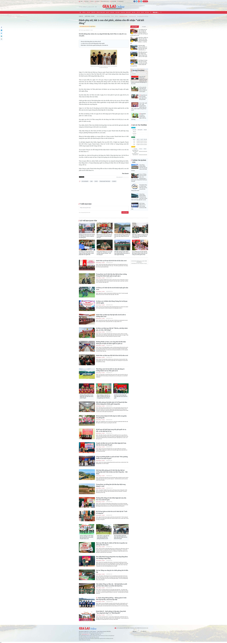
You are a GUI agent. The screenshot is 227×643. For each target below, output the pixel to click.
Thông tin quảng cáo (139, 161)
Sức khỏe (117, 12)
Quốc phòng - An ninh (89, 16)
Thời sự (83, 12)
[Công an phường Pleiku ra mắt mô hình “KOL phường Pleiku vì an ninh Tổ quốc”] (87, 461)
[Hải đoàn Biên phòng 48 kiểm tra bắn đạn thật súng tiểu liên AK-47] (133, 47)
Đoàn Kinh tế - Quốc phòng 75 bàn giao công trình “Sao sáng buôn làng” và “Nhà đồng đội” (111, 612)
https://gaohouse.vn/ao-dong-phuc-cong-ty (139, 263)
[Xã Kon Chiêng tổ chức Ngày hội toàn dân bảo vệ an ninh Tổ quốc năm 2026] (86, 529)
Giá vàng (133, 146)
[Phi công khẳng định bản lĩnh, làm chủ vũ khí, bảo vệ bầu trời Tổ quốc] (121, 529)
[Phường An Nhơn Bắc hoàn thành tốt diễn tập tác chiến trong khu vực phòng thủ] (87, 228)
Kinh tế (107, 12)
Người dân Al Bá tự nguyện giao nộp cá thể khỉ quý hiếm (143, 97)
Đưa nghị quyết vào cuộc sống (142, 16)
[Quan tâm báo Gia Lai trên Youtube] (139, 1)
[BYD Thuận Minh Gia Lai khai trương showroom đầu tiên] (134, 205)
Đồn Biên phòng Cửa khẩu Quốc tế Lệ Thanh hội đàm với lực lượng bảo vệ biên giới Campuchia (111, 403)
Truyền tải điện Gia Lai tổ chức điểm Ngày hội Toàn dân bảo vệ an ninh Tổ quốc (111, 444)
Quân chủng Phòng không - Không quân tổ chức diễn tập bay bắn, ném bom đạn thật (111, 598)
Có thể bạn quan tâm (88, 221)
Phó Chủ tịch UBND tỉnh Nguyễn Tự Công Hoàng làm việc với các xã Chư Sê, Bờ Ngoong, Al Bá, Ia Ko (139, 80)
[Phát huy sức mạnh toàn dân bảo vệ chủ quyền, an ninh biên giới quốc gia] (105, 228)
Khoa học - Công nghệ (126, 12)
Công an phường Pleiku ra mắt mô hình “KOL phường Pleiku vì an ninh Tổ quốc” (112, 457)
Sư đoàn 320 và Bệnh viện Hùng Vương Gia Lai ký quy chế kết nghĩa (111, 302)
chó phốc (114, 181)
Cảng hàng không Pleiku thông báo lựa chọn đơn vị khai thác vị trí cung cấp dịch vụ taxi (139, 196)
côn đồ (96, 181)
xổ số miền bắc (133, 260)
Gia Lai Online (88, 628)
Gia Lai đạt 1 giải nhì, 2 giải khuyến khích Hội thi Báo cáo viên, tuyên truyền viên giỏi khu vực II (139, 106)
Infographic (121, 1)
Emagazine (114, 1)
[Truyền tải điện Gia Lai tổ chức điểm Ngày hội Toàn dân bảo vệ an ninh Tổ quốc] (87, 447)
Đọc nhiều (134, 26)
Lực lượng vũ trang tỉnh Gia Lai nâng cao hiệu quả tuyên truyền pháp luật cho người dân (138, 63)
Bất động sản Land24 (140, 260)
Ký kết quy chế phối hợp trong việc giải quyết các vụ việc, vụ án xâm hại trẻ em (111, 430)
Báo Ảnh (86, 1)
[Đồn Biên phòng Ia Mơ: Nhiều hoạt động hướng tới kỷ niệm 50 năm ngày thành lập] (133, 53)
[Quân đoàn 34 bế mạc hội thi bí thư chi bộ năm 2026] (87, 265)
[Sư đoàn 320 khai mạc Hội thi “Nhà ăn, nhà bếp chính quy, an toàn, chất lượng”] (87, 332)
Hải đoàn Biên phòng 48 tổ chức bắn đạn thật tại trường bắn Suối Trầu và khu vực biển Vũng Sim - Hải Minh (111, 471)
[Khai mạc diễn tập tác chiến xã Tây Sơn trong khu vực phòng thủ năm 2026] (87, 547)
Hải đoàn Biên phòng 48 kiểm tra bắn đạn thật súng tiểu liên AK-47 (142, 47)
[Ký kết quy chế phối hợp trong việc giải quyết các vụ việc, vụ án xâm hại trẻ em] (87, 434)
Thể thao (147, 12)
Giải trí (138, 12)
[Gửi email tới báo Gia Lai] (141, 1)
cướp (91, 181)
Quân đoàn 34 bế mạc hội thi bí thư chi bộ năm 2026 (111, 260)
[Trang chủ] (80, 12)
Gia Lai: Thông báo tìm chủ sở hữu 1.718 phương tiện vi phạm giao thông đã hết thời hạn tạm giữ (139, 178)
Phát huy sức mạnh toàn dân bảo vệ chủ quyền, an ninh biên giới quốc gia (104, 236)
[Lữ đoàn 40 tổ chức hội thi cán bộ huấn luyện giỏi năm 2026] (87, 292)
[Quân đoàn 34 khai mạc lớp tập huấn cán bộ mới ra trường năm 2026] (87, 319)
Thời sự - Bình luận (100, 12)
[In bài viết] (1, 39)
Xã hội (142, 12)
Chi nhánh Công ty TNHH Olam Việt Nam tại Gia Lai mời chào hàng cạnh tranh (139, 187)
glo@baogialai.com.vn (86, 634)
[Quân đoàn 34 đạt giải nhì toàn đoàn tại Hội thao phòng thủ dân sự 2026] (103, 529)
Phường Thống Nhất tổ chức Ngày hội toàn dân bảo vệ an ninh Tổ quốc (86, 396)
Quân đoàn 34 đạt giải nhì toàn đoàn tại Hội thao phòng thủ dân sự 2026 (103, 537)
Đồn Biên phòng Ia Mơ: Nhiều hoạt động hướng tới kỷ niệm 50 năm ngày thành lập (138, 55)
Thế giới (88, 12)
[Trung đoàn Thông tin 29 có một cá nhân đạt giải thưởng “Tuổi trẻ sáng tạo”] (105, 245)
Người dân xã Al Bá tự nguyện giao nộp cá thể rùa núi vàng (138, 116)
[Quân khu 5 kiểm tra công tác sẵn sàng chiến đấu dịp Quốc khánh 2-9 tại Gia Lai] (133, 39)
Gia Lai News (156, 12)
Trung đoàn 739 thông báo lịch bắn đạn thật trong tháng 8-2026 (111, 485)
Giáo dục (112, 12)
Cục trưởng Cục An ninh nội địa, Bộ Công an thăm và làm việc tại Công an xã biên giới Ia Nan (139, 32)
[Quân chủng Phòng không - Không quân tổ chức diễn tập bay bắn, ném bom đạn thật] (87, 602)
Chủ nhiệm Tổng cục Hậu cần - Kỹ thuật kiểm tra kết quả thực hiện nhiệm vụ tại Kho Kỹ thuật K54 (111, 585)
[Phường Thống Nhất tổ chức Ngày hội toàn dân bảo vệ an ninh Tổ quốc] (86, 388)
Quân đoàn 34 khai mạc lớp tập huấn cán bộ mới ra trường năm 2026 (111, 315)
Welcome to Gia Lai (105, 1)
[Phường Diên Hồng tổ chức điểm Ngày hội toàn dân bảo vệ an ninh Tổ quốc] (87, 502)
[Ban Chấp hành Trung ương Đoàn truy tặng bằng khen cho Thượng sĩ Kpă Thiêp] (87, 561)
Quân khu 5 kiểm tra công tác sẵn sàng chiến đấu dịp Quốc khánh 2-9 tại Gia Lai (139, 40)
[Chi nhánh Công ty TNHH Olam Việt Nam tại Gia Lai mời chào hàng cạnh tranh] (134, 186)
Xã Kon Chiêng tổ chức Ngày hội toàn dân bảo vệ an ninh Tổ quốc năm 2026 (86, 537)
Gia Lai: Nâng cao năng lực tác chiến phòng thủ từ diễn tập (112, 571)
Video (81, 1)
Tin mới (144, 26)
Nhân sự (116, 16)
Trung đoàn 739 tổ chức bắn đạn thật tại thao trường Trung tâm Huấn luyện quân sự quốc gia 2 (111, 275)
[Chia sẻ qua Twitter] (1, 33)
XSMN (146, 260)
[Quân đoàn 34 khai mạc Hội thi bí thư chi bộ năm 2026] (87, 360)
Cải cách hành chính (132, 16)
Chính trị (93, 12)
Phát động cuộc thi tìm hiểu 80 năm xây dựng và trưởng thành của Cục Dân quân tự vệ (110, 369)
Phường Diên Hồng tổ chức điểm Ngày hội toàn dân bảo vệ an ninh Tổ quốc (111, 498)
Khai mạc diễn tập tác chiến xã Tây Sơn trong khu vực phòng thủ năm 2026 (111, 543)
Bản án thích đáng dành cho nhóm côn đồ (91, 41)
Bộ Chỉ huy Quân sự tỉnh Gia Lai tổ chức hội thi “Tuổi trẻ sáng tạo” (111, 512)
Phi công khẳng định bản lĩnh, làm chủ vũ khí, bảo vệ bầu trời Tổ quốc (120, 537)
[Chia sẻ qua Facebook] (1, 27)
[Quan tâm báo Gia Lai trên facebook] (134, 1)
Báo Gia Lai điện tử (113, 7)
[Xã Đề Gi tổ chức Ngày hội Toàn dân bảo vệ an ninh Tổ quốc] (121, 388)
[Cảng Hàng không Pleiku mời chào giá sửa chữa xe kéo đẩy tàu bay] (134, 166)
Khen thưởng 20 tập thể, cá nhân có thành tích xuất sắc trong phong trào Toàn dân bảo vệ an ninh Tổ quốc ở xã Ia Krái (103, 396)
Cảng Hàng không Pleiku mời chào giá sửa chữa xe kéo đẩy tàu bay (139, 167)
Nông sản (133, 127)
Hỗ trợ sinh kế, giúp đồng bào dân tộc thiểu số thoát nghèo (143, 89)
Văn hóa (133, 12)
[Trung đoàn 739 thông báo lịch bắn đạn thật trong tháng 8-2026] (87, 489)
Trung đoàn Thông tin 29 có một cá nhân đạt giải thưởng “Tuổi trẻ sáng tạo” (104, 253)
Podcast (98, 1)
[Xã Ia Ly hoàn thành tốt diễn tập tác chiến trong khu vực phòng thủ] (87, 420)
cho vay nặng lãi (85, 181)
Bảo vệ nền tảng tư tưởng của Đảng (103, 16)
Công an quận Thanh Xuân (105, 181)
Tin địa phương (138, 70)
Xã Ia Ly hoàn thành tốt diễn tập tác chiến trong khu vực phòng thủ (111, 416)
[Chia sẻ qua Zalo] (1, 30)
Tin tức (112, 16)
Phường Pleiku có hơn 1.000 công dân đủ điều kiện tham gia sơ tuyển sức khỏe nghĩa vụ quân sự (111, 342)
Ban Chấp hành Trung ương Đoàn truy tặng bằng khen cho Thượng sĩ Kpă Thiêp (112, 557)
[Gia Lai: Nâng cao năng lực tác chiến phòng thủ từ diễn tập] (87, 575)
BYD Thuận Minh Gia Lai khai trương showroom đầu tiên (138, 206)
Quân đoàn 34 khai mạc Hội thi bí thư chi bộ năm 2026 (112, 355)
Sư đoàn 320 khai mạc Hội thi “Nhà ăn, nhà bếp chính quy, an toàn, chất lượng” (112, 329)
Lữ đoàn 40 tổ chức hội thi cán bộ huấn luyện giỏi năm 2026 (112, 288)
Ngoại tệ (133, 137)
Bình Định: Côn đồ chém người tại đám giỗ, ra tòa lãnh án (94, 45)
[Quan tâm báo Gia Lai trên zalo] (137, 1)
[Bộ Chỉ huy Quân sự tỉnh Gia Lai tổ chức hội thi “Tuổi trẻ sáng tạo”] (87, 516)
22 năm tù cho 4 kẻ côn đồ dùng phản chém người (92, 43)
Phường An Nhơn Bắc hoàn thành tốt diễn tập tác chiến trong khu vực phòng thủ (87, 236)
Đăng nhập (145, 1)
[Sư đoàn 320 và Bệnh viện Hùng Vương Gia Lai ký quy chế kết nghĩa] (87, 305)
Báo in (92, 1)
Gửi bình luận (125, 212)
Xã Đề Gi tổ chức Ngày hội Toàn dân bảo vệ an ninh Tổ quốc (120, 396)
